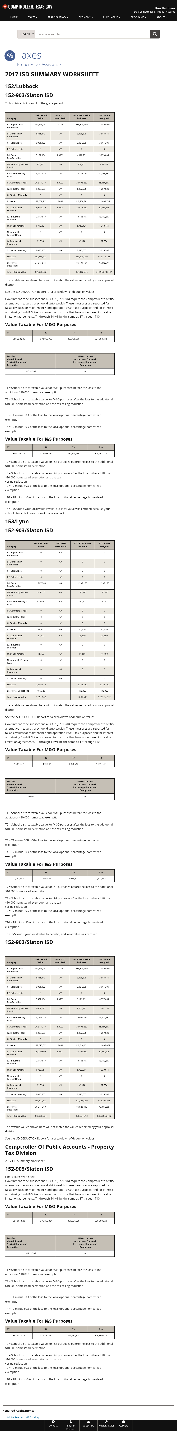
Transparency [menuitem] (57, 17)
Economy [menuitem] (85, 17)
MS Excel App (33, 1417)
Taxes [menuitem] (31, 17)
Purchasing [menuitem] (110, 17)
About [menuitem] (161, 17)
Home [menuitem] (14, 17)
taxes (27, 54)
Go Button (155, 34)
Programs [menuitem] (137, 17)
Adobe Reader (15, 1417)
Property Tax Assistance (39, 64)
